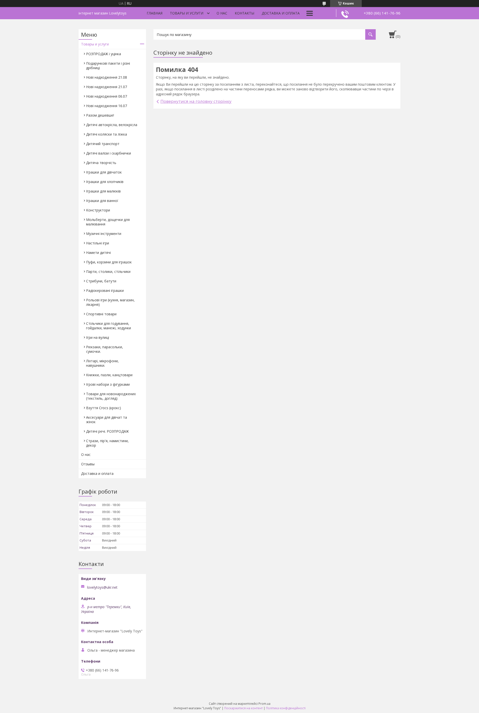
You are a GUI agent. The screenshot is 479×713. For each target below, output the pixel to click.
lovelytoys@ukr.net (102, 587)
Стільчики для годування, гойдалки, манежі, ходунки (108, 325)
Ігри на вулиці (97, 337)
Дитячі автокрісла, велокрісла (111, 124)
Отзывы (88, 464)
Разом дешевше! (100, 115)
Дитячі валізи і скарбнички (108, 153)
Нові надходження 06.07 (106, 96)
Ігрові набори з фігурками (108, 384)
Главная (154, 13)
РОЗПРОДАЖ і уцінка (103, 53)
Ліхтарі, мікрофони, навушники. (102, 363)
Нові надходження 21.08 (106, 77)
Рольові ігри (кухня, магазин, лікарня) (110, 302)
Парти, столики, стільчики (108, 271)
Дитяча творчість (101, 162)
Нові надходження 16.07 (106, 105)
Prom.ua (264, 704)
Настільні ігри (97, 243)
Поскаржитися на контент (243, 708)
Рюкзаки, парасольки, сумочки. (104, 349)
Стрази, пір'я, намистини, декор (107, 443)
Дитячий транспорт (103, 143)
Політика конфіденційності (286, 708)
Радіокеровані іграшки (105, 290)
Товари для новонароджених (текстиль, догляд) (111, 396)
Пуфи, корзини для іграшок (109, 262)
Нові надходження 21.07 (106, 86)
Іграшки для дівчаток (104, 172)
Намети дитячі (98, 252)
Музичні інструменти (103, 233)
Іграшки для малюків (103, 191)
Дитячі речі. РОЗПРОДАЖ (107, 431)
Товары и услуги (186, 13)
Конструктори (98, 210)
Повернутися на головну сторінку (196, 101)
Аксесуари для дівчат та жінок (106, 419)
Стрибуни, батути (101, 281)
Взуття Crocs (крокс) (103, 407)
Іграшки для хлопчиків (104, 181)
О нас (222, 13)
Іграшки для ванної (102, 200)
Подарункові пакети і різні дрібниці (108, 65)
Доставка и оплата (281, 13)
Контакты (244, 13)
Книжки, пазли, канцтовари (109, 374)
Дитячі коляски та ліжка (106, 134)
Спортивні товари (101, 314)
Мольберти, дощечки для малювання (108, 221)
